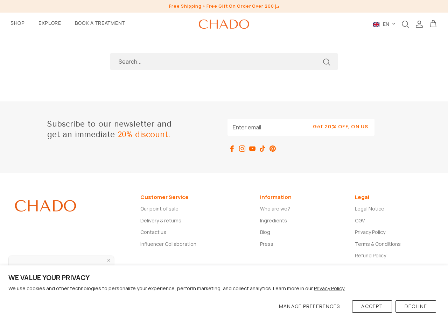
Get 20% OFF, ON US (340, 126)
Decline (416, 306)
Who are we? (275, 208)
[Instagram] (242, 148)
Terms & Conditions (378, 244)
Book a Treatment (100, 23)
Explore (49, 23)
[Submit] (326, 61)
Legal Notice (369, 208)
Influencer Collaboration (168, 244)
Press (266, 244)
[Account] (419, 24)
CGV (360, 220)
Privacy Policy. (329, 288)
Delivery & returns (160, 220)
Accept (372, 306)
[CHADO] (224, 24)
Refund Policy (370, 255)
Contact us (153, 232)
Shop (17, 23)
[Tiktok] (262, 148)
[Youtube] (252, 148)
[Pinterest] (273, 148)
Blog (265, 232)
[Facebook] (232, 148)
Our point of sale (159, 208)
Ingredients (273, 220)
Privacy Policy (370, 232)
